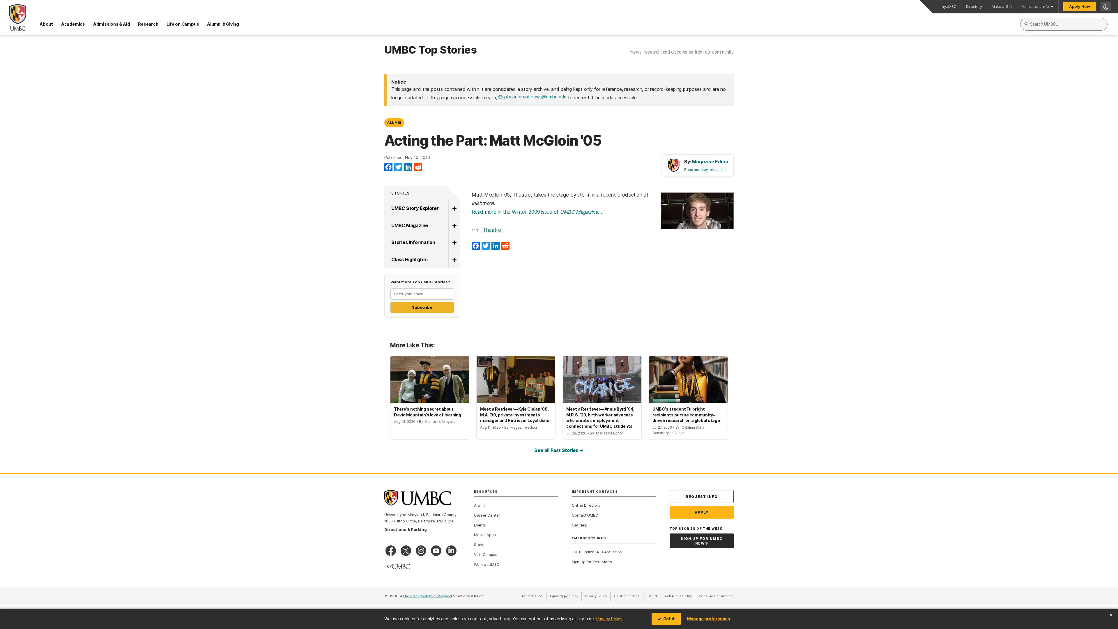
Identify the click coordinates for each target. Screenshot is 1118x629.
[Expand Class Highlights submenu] (454, 259)
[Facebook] (388, 167)
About (46, 24)
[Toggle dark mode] (1106, 6)
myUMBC (948, 6)
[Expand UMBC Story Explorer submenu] (454, 208)
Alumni (394, 123)
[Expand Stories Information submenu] (454, 242)
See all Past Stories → (558, 450)
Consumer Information (716, 596)
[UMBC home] (13, 17)
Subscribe (422, 307)
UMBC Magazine (409, 225)
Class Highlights (409, 259)
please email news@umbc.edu (535, 97)
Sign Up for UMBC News (701, 540)
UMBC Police (583, 552)
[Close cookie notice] (1111, 615)
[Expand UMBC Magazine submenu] (454, 225)
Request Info (702, 496)
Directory (974, 6)
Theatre (492, 230)
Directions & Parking (405, 529)
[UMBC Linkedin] (451, 550)
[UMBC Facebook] (390, 550)
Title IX (654, 596)
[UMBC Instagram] (421, 550)
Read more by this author (705, 169)
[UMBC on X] (405, 550)
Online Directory (586, 505)
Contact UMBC (585, 515)
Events (480, 525)
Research (148, 24)
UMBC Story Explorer (415, 208)
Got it (669, 618)
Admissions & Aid (111, 24)
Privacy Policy (609, 618)
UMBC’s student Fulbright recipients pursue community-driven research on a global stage (686, 415)
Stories (400, 193)
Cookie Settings (627, 596)
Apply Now (1079, 6)
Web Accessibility (679, 596)
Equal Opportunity (566, 596)
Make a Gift (1002, 6)
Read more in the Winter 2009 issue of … (537, 212)
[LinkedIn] (408, 167)
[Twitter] (398, 167)
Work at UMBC (486, 564)
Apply (702, 512)
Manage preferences (708, 618)
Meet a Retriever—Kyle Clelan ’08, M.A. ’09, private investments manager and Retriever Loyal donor (515, 415)
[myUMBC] (398, 566)
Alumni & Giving (223, 24)
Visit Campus (485, 554)
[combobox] (1064, 24)
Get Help (579, 525)
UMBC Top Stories (430, 50)
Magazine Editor (710, 162)
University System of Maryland (427, 596)
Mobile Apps (485, 534)
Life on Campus (183, 24)
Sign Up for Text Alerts (592, 561)
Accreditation (532, 596)
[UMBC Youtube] (436, 550)
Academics (73, 24)
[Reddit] (418, 167)
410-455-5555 (609, 552)
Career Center (487, 515)
